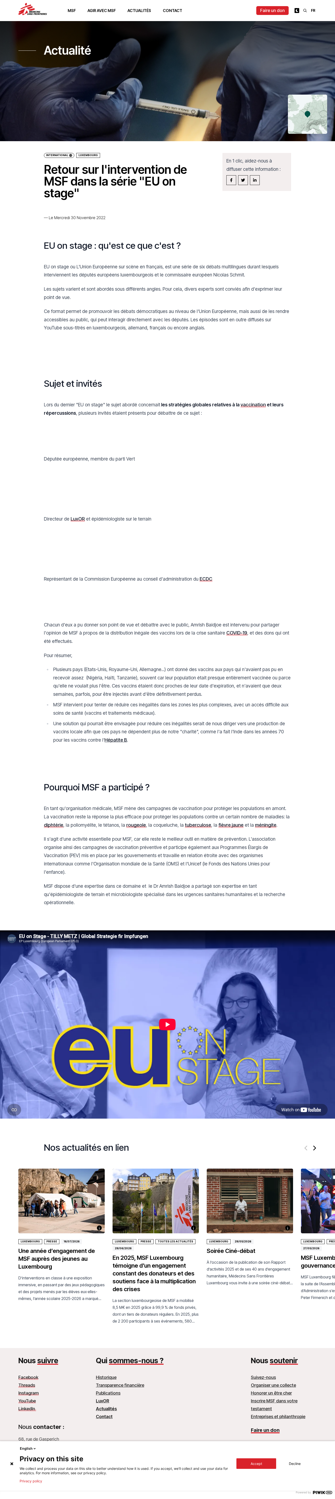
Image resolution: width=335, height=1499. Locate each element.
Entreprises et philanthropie (278, 1416)
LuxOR (78, 519)
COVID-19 (236, 633)
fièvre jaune (231, 825)
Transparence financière (120, 1385)
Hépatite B (115, 740)
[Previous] (306, 1148)
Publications (108, 1393)
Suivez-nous (263, 1377)
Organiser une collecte (273, 1385)
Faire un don (272, 10)
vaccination (253, 405)
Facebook (28, 1377)
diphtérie (53, 825)
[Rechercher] (305, 10)
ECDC (206, 579)
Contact (172, 10)
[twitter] (243, 180)
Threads (26, 1385)
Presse (51, 1241)
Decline (295, 1464)
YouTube (27, 1400)
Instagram (28, 1393)
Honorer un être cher (271, 1393)
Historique (106, 1377)
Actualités (139, 10)
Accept (256, 1464)
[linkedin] (255, 180)
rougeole (136, 825)
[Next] (314, 1148)
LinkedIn (27, 1408)
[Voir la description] (99, 1227)
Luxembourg (88, 155)
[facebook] (231, 180)
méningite (265, 825)
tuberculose (198, 825)
